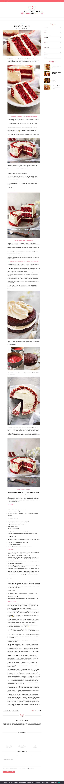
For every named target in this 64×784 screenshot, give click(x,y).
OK (59, 782)
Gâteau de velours (7, 710)
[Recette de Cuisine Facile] (32, 10)
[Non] (62, 782)
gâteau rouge (15, 710)
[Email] (4, 70)
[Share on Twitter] (4, 64)
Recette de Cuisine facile (22, 720)
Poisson (46, 54)
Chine (46, 32)
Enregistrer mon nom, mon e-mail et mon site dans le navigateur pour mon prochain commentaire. (19, 768)
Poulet (46, 57)
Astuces (43, 18)
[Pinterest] (4, 67)
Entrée (19, 18)
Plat (24, 18)
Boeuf (46, 30)
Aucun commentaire (24, 28)
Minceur (37, 18)
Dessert (31, 18)
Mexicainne (47, 47)
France (46, 42)
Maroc (46, 44)
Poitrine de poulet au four (56, 66)
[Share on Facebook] (4, 62)
